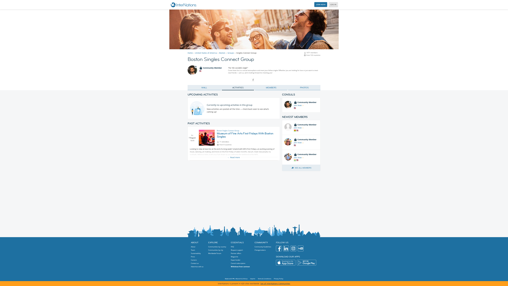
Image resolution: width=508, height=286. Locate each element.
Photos (304, 87)
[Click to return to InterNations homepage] (183, 5)
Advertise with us (197, 266)
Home (190, 53)
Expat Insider (235, 260)
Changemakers (260, 250)
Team (193, 250)
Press (193, 257)
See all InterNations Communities (275, 283)
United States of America (206, 53)
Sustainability (196, 253)
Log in (333, 4)
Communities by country (217, 247)
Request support (237, 250)
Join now (320, 4)
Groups (231, 53)
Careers (194, 260)
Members (271, 87)
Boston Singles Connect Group (228, 130)
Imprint (252, 279)
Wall (204, 87)
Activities (238, 87)
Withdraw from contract (240, 266)
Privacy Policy (278, 279)
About (193, 247)
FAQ (232, 247)
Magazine (234, 257)
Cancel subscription (238, 263)
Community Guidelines (263, 247)
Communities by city (215, 250)
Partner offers (236, 253)
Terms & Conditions (264, 279)
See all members (303, 168)
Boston (222, 53)
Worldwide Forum (214, 253)
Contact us (195, 263)
